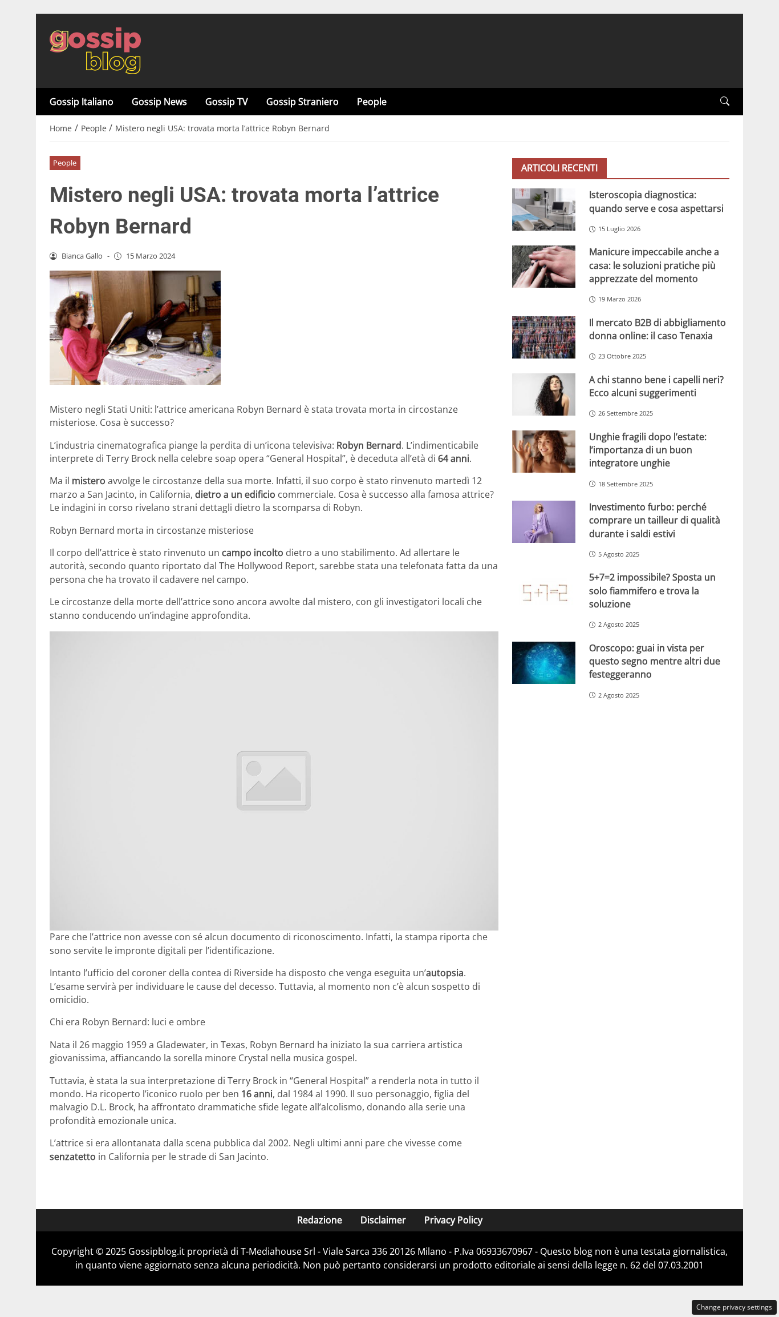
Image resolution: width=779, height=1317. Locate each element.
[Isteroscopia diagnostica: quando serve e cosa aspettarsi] (543, 209)
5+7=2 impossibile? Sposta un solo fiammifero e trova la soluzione (652, 590)
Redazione (319, 1220)
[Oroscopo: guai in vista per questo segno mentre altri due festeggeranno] (543, 662)
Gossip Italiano (81, 101)
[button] (724, 101)
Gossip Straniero (302, 101)
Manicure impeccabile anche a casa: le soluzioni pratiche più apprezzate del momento (654, 265)
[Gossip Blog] (95, 49)
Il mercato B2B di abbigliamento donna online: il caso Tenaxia (657, 328)
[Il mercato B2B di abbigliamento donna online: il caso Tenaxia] (543, 337)
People (372, 101)
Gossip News (159, 101)
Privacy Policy (453, 1220)
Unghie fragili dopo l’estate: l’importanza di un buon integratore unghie (648, 449)
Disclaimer (383, 1220)
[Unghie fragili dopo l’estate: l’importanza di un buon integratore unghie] (543, 451)
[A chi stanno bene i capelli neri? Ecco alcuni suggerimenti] (543, 394)
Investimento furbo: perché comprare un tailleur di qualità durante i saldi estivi (654, 520)
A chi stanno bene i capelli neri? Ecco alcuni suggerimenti (656, 385)
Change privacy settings (734, 1307)
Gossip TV (226, 101)
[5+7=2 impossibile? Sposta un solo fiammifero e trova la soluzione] (543, 592)
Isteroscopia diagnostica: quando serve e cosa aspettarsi (656, 201)
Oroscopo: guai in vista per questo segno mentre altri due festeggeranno (654, 660)
